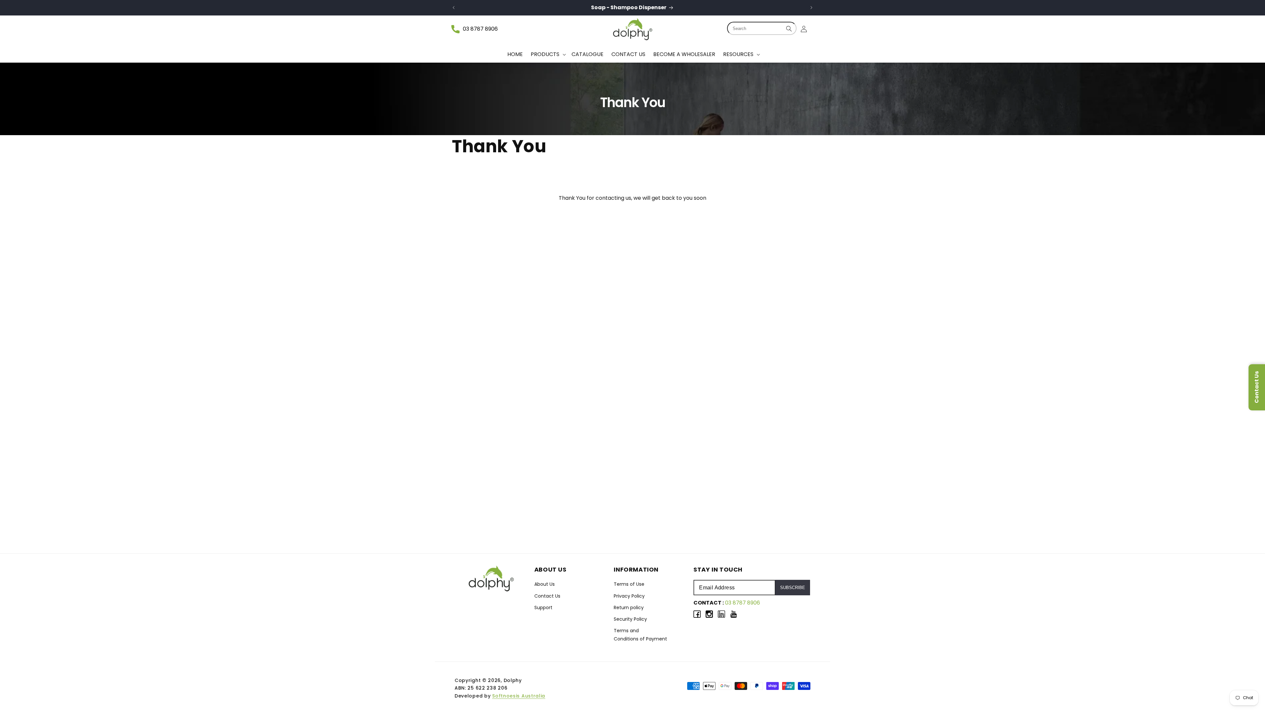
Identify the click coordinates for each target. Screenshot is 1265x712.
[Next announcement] (811, 7)
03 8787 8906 (480, 29)
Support (543, 607)
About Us (544, 584)
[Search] (789, 28)
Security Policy (630, 619)
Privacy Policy (629, 596)
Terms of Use (629, 584)
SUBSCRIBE (792, 587)
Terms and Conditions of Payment (640, 634)
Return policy (629, 607)
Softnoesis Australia (518, 696)
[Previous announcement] (453, 7)
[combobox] (762, 28)
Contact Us (547, 596)
